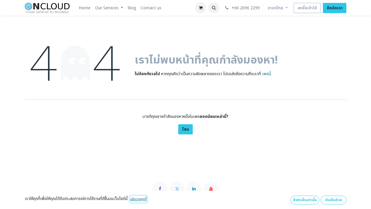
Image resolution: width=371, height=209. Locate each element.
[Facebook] (160, 189)
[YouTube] (211, 189)
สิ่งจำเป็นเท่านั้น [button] (305, 200)
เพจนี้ (266, 74)
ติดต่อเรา (335, 8)
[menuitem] (85, 8)
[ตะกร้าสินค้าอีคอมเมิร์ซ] (200, 7)
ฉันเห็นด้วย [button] (333, 200)
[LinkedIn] (194, 189)
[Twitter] (177, 189)
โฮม (185, 129)
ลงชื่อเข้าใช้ (307, 8)
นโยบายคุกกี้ (138, 199)
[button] (213, 7)
